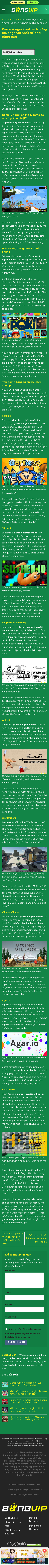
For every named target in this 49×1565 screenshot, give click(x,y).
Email (8, 1305)
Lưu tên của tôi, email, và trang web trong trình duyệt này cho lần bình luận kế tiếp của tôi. (23, 1333)
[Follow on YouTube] (23, 1544)
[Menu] (3, 9)
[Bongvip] (24, 9)
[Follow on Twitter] (14, 1544)
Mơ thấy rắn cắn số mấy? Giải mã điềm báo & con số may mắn (27, 1418)
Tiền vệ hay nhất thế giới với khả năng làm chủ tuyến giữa (26, 1409)
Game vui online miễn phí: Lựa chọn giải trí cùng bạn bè (25, 1384)
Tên (7, 1293)
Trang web (10, 1317)
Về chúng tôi (11, 1518)
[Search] (46, 9)
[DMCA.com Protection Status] (34, 1545)
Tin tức (18, 19)
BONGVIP (7, 19)
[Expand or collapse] (31, 52)
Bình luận (10, 1270)
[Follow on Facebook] (9, 1544)
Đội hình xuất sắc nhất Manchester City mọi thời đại (36, 1238)
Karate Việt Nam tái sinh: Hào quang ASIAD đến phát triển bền (28, 1401)
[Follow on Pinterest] (19, 1544)
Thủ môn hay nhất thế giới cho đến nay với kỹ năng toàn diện (28, 1392)
